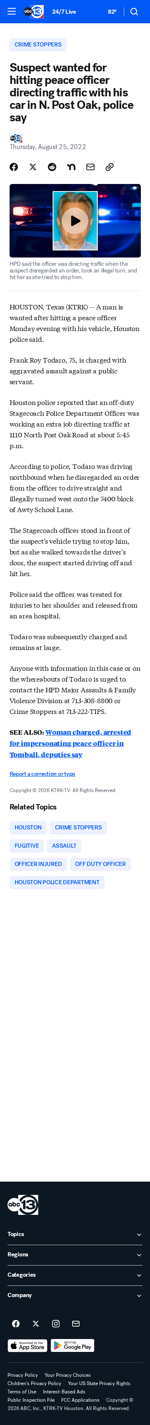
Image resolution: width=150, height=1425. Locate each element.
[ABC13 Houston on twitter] (36, 1324)
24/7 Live (64, 12)
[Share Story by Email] (90, 167)
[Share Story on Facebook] (14, 167)
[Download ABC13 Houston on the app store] (28, 1345)
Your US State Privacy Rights (99, 1383)
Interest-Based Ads (64, 1391)
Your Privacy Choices (68, 1375)
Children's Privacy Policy (34, 1383)
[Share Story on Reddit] (52, 167)
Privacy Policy (23, 1375)
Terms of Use (22, 1391)
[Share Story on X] (33, 167)
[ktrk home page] (23, 1205)
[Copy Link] (109, 167)
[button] (11, 11)
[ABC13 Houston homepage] (34, 11)
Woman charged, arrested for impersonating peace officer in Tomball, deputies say (71, 743)
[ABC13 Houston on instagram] (56, 1324)
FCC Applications (80, 1400)
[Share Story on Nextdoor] (71, 167)
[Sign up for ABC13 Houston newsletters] (76, 1324)
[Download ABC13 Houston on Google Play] (73, 1345)
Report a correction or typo (42, 774)
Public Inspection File (31, 1400)
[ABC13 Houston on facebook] (16, 1324)
